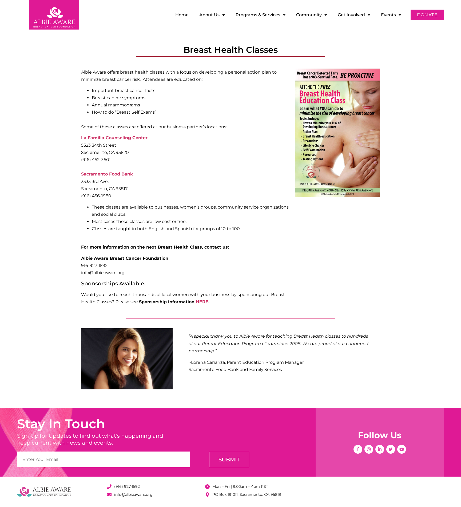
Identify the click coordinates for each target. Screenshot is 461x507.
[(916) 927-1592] (109, 486)
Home (182, 14)
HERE (202, 301)
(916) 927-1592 (127, 486)
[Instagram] (368, 449)
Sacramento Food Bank (107, 174)
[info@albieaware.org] (109, 494)
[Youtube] (401, 449)
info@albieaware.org (133, 494)
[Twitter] (390, 449)
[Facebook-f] (357, 449)
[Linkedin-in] (379, 449)
